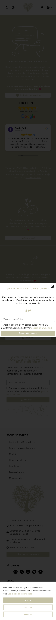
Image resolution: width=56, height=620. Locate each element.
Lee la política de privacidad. (20, 594)
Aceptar (28, 600)
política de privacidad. (41, 328)
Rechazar (28, 614)
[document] (28, 310)
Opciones (28, 607)
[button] (52, 286)
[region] (28, 601)
